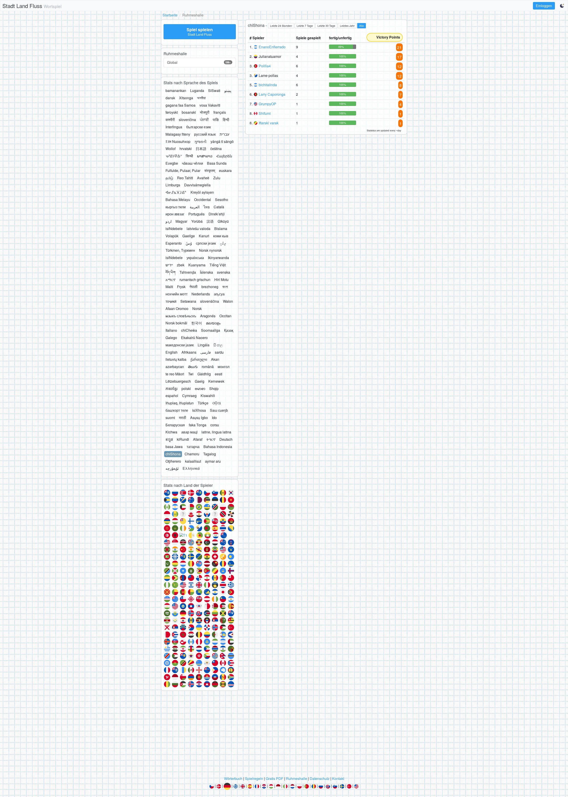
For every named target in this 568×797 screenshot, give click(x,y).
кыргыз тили (176, 206)
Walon (228, 301)
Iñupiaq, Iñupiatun (180, 402)
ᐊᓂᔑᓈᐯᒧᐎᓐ (176, 192)
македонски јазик (180, 344)
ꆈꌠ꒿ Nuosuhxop (178, 141)
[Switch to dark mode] (562, 5)
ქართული (198, 359)
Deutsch (226, 439)
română (208, 366)
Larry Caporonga (272, 94)
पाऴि (216, 119)
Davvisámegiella (197, 184)
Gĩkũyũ (223, 221)
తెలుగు (193, 366)
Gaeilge (188, 235)
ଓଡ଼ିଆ (216, 402)
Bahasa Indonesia (217, 446)
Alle (361, 25)
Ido (214, 417)
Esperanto (174, 243)
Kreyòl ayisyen (202, 192)
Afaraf (197, 439)
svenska (223, 272)
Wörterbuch (233, 778)
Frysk (181, 286)
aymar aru (213, 461)
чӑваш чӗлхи (192, 163)
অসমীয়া (201, 97)
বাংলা (225, 286)
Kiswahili (208, 395)
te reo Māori (175, 373)
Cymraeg (189, 395)
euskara (225, 170)
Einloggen (544, 5)
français (219, 112)
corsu (214, 424)
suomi (170, 417)
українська (195, 257)
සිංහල (218, 344)
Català (219, 206)
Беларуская (175, 424)
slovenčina (187, 119)
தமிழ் (169, 177)
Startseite (170, 15)
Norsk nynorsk (210, 250)
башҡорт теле (177, 410)
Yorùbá (197, 221)
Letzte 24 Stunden (281, 25)
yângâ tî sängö (222, 141)
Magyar (181, 221)
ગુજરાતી (200, 141)
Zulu (216, 177)
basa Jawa (174, 446)
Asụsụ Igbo (199, 417)
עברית (224, 134)
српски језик (206, 243)
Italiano (171, 330)
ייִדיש (169, 264)
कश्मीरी (170, 119)
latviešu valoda (198, 228)
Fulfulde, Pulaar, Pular (183, 170)
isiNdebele (174, 228)
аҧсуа (219, 293)
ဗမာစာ (200, 388)
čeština (216, 148)
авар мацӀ (189, 432)
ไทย (206, 206)
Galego (171, 337)
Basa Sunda (217, 163)
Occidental (202, 199)
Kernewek (216, 381)
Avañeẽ (203, 177)
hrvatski (185, 148)
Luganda (197, 90)
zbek (180, 264)
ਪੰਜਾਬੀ (204, 119)
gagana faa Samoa (180, 105)
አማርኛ (171, 279)
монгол (223, 366)
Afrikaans (188, 352)
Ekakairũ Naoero (194, 337)
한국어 (196, 322)
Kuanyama (196, 264)
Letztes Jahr (347, 25)
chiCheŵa (189, 330)
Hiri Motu (221, 279)
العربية (194, 206)
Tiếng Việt (217, 264)
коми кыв (220, 235)
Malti (169, 286)
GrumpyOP (267, 103)
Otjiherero (173, 461)
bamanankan (176, 90)
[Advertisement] (284, 735)
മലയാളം (213, 322)
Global (199, 62)
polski (186, 388)
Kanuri (204, 235)
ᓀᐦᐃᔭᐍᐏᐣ (174, 155)
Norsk (197, 308)
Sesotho (221, 199)
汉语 (210, 221)
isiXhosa (199, 410)
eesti (218, 373)
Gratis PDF (274, 778)
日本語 (201, 148)
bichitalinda (268, 84)
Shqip (214, 388)
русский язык (205, 134)
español (172, 395)
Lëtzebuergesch (178, 381)
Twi (190, 373)
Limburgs (173, 184)
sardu (219, 352)
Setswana (188, 301)
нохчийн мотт (176, 293)
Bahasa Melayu (178, 199)
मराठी (182, 417)
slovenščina (209, 301)
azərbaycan (175, 366)
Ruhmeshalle (296, 778)
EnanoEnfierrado (272, 46)
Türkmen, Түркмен (180, 250)
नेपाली (193, 286)
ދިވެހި (223, 243)
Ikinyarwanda (218, 257)
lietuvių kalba (176, 359)
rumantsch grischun (194, 279)
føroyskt (172, 112)
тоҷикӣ (171, 301)
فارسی (205, 352)
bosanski (189, 112)
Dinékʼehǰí (217, 213)
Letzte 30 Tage (326, 25)
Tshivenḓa (187, 272)
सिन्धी (189, 155)
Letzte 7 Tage (305, 25)
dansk (170, 97)
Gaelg (199, 381)
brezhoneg (209, 286)
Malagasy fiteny (178, 134)
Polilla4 (265, 65)
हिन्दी (226, 119)
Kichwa (171, 432)
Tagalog (209, 453)
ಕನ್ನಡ (169, 439)
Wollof (171, 148)
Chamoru (192, 453)
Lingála (203, 344)
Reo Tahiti (185, 177)
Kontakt (338, 778)
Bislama (220, 228)
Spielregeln (254, 778)
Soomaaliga (210, 330)
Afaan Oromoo (177, 308)
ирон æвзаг (175, 213)
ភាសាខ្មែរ (172, 388)
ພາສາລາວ (204, 155)
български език (198, 126)
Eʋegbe (172, 163)
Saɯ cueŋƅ (219, 410)
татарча (193, 446)
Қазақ (228, 330)
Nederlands (200, 293)
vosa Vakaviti (209, 105)
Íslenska (206, 272)
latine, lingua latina (216, 432)
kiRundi (183, 439)
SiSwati (214, 90)
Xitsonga (186, 97)
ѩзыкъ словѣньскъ (181, 315)
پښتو (227, 90)
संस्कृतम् (209, 170)
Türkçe (203, 402)
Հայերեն (224, 155)
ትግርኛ (210, 439)
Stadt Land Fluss (31, 6)
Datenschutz (319, 778)
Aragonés (207, 315)
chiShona (173, 453)
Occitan (225, 315)
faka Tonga (197, 424)
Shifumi (265, 113)
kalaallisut (193, 461)
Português (196, 213)
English (172, 352)
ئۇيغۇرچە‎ (172, 468)
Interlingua (174, 126)
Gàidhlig (204, 373)
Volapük (172, 235)
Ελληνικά (191, 468)
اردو (169, 221)
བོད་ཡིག (171, 272)
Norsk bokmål (176, 322)
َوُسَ (189, 243)
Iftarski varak (268, 122)
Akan (215, 359)
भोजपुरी (204, 112)
